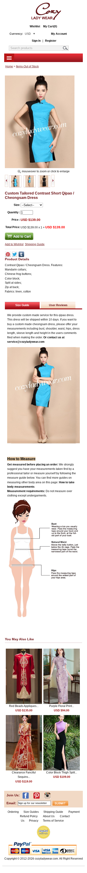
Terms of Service (53, 820)
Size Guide (22, 305)
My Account (59, 33)
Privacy (33, 820)
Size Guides (31, 811)
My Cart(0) (50, 26)
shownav (9, 57)
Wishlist (35, 26)
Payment (74, 811)
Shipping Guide (35, 244)
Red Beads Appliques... (24, 706)
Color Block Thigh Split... (61, 772)
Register (50, 40)
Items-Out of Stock (27, 66)
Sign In (36, 40)
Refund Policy (29, 816)
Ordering (13, 811)
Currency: (20, 33)
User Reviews (58, 305)
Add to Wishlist (14, 244)
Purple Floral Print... (61, 706)
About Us (49, 816)
